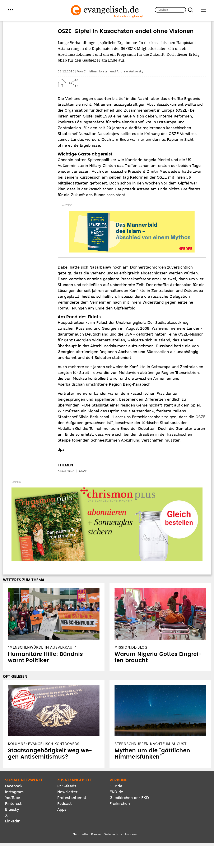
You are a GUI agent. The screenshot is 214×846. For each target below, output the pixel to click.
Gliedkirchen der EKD (129, 797)
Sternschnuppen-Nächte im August (151, 744)
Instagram (14, 792)
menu (10, 9)
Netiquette (80, 834)
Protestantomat (71, 797)
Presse (96, 834)
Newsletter (67, 792)
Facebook (13, 786)
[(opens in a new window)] (132, 232)
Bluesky (12, 809)
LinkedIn (12, 821)
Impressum (133, 834)
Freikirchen (120, 803)
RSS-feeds (66, 786)
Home (62, 83)
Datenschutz (113, 834)
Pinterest (13, 803)
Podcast (64, 803)
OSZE (83, 470)
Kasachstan (66, 470)
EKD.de (116, 792)
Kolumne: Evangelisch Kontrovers (43, 744)
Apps (61, 809)
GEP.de (116, 786)
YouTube (12, 797)
